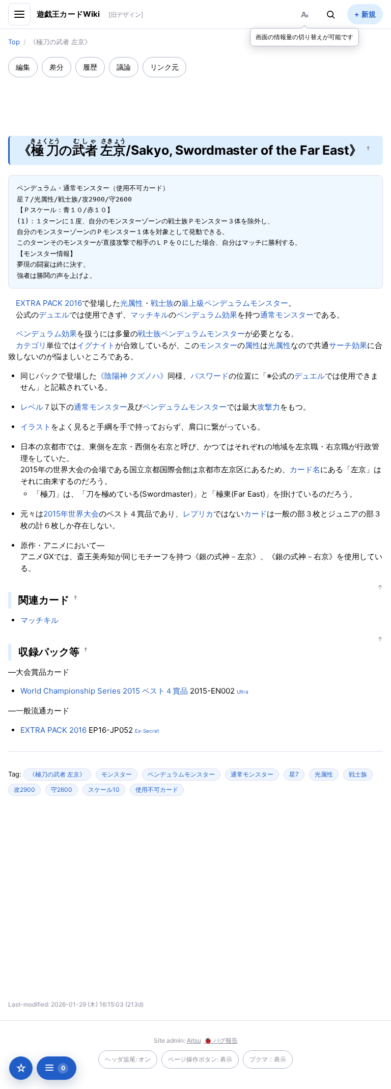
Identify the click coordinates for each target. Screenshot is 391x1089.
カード (255, 514)
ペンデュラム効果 (206, 315)
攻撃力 (268, 407)
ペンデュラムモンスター (246, 303)
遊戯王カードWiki (68, 14)
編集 (23, 67)
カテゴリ (31, 345)
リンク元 (164, 67)
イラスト (35, 427)
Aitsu (194, 1040)
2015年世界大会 (71, 514)
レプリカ (198, 514)
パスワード (209, 376)
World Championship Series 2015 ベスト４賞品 (104, 691)
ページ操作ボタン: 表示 (200, 1059)
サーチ (340, 345)
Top (14, 42)
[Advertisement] (195, 99)
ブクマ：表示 (267, 1059)
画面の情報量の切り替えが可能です (304, 37)
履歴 (90, 67)
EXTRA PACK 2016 (49, 303)
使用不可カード (156, 789)
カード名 (305, 469)
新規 (368, 14)
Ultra (242, 692)
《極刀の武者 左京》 (57, 774)
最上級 (192, 303)
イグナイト (96, 345)
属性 (252, 345)
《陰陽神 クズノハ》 (132, 376)
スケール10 (104, 789)
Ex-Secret (147, 731)
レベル (31, 407)
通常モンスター (287, 315)
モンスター (218, 345)
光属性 (131, 303)
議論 (124, 67)
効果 (359, 345)
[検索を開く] (331, 14)
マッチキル (149, 315)
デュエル (54, 315)
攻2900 (24, 789)
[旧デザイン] (125, 14)
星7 (294, 774)
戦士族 (162, 303)
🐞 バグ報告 (221, 1040)
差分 (56, 67)
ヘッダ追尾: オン (128, 1059)
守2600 (61, 789)
